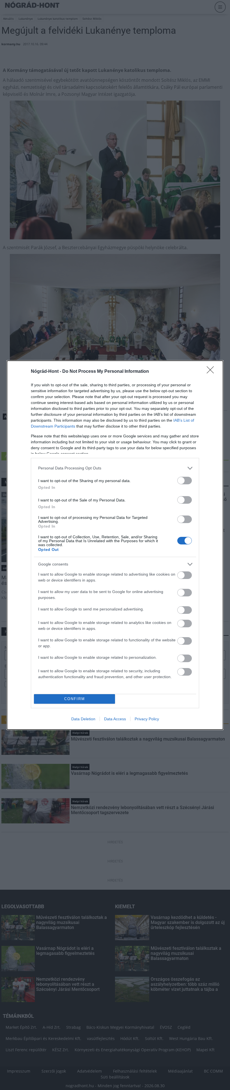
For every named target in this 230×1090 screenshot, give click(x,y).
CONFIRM (74, 699)
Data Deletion (83, 719)
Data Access (115, 719)
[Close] (212, 371)
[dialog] (115, 545)
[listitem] (115, 468)
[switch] (184, 480)
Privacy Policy (147, 719)
